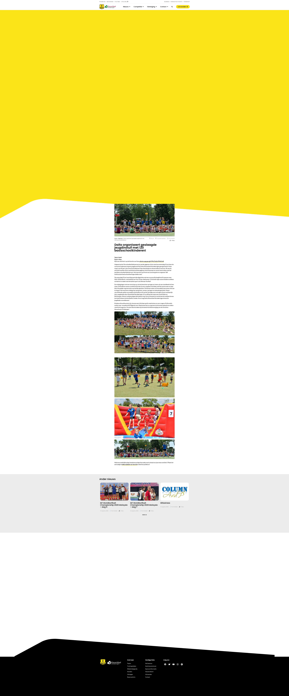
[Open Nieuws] (129, 7)
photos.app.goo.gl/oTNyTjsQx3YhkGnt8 (152, 261)
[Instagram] (177, 664)
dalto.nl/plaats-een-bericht (129, 464)
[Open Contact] (167, 7)
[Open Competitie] (143, 7)
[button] (142, 514)
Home (115, 238)
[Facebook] (165, 664)
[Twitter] (169, 664)
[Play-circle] (182, 664)
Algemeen (120, 238)
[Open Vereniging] (156, 7)
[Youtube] (173, 664)
